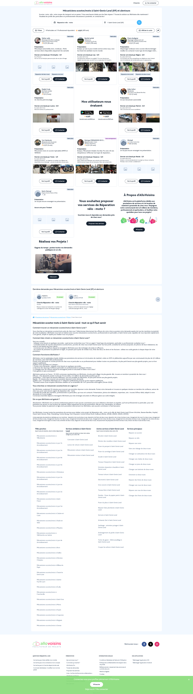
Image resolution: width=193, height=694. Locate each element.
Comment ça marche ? (73, 663)
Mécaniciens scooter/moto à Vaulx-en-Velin (50, 522)
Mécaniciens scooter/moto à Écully (49, 587)
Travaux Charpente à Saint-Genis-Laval (111, 462)
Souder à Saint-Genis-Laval (107, 457)
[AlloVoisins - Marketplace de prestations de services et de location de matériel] (43, 4)
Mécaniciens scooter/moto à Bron (48, 547)
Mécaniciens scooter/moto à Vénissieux (50, 472)
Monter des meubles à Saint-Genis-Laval (112, 441)
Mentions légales (104, 671)
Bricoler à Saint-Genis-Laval (107, 436)
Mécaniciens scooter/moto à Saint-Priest (49, 500)
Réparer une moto (135, 443)
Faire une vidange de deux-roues (140, 448)
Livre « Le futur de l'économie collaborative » (79, 673)
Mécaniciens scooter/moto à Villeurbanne (46, 437)
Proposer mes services (73, 671)
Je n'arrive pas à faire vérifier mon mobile (45, 660)
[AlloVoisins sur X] (150, 644)
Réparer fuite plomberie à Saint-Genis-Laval (111, 509)
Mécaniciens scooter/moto (58, 317)
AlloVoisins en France (72, 676)
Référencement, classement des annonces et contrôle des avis (113, 668)
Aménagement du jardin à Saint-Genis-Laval (111, 534)
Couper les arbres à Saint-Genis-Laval (111, 547)
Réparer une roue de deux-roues (140, 490)
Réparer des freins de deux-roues (140, 480)
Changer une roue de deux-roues (140, 485)
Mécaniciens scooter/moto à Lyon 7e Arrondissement (49, 444)
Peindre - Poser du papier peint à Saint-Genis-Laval (111, 496)
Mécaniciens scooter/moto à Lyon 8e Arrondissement (49, 459)
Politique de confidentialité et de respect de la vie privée (113, 663)
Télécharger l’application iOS (141, 660)
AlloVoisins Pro (70, 665)
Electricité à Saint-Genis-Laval (108, 480)
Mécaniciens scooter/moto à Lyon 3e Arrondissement (49, 451)
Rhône (69, 317)
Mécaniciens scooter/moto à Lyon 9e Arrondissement (49, 466)
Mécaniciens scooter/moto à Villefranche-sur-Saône (46, 534)
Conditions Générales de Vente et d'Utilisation (113, 660)
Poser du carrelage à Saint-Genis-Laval (111, 451)
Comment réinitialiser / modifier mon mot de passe (46, 669)
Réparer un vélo (134, 438)
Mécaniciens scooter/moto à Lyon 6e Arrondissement (49, 485)
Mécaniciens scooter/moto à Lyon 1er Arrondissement (50, 507)
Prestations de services (42, 317)
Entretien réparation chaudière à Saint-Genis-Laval (111, 468)
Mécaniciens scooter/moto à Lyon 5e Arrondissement (49, 493)
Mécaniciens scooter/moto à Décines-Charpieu (50, 559)
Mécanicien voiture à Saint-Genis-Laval (80, 450)
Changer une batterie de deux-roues (141, 469)
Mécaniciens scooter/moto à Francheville (46, 593)
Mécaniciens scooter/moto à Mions (49, 605)
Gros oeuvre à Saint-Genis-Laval (109, 485)
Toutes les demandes (72, 668)
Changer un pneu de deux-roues (140, 464)
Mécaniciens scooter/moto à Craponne (50, 615)
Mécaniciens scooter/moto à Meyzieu (50, 528)
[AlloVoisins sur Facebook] (144, 644)
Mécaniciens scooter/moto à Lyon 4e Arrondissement (49, 541)
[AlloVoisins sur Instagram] (157, 644)
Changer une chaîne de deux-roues (140, 459)
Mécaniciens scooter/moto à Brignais (49, 620)
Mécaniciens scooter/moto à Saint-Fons (50, 599)
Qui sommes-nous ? (72, 660)
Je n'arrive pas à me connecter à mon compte (46, 663)
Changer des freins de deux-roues (140, 495)
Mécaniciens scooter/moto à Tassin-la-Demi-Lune (50, 573)
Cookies (102, 674)
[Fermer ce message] (188, 679)
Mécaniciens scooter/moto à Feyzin (49, 610)
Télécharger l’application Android (142, 663)
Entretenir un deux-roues (137, 475)
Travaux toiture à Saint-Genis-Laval (110, 474)
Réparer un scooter (135, 433)
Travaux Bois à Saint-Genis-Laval (109, 490)
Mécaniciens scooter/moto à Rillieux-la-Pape (50, 566)
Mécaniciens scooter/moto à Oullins (49, 553)
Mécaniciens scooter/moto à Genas (49, 625)
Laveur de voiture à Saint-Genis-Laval (80, 445)
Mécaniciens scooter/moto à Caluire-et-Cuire (50, 514)
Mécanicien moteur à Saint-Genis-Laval (80, 455)
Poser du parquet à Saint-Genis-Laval (110, 446)
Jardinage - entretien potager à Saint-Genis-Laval (111, 526)
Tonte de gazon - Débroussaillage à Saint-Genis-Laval (110, 541)
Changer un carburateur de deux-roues (142, 454)
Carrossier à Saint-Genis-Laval (77, 440)
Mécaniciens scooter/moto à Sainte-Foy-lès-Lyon (49, 581)
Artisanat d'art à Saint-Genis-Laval (109, 520)
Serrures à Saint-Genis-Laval (107, 515)
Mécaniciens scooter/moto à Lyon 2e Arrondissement (49, 478)
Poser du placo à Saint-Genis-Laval (109, 502)
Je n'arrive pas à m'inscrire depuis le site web (46, 665)
